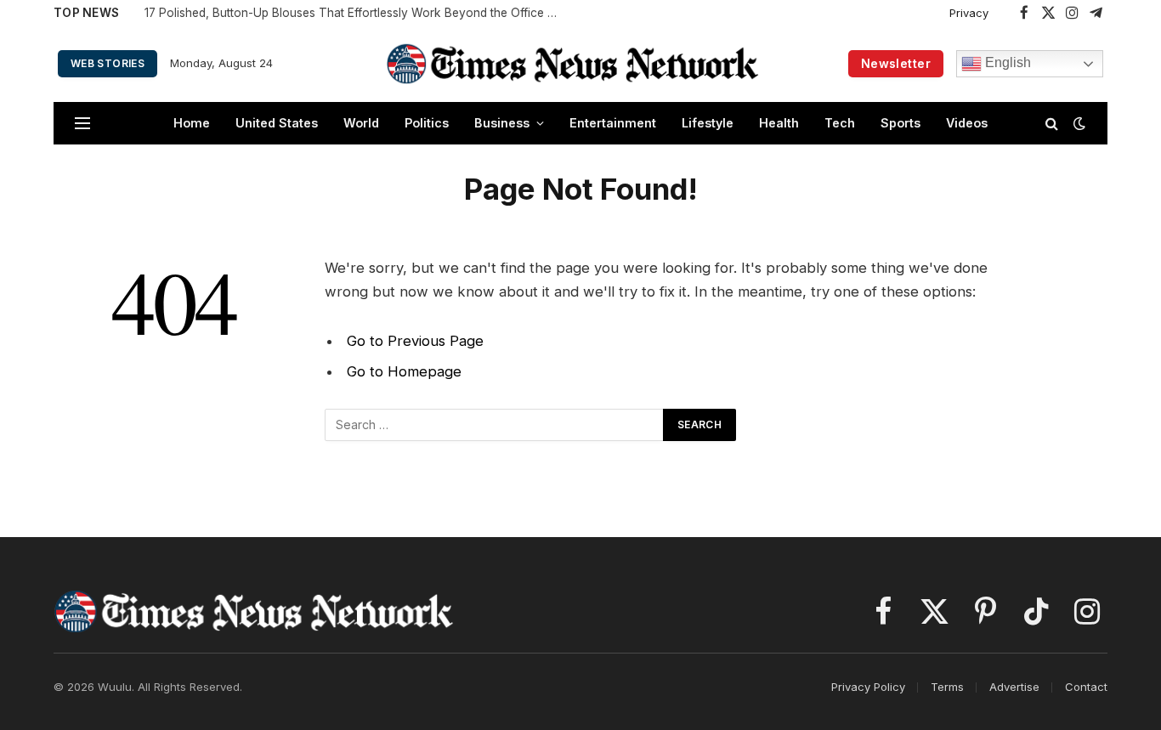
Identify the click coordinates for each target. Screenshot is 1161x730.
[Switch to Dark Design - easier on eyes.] (1077, 123)
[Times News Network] (573, 63)
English (1006, 62)
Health (779, 123)
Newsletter (896, 63)
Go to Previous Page (415, 340)
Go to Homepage (404, 371)
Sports (900, 123)
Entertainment (612, 123)
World (361, 123)
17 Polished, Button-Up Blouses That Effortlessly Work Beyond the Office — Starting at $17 (356, 13)
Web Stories (107, 63)
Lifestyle (707, 123)
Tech (839, 123)
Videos (967, 123)
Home (191, 123)
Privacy (968, 13)
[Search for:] (495, 425)
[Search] (1052, 124)
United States (276, 123)
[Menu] (82, 124)
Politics (427, 123)
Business (502, 123)
